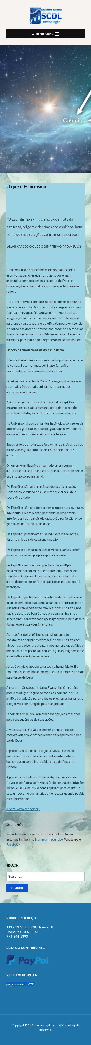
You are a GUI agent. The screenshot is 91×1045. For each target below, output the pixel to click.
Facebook (13, 844)
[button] (45, 33)
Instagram (42, 839)
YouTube (57, 839)
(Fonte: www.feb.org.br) (23, 809)
